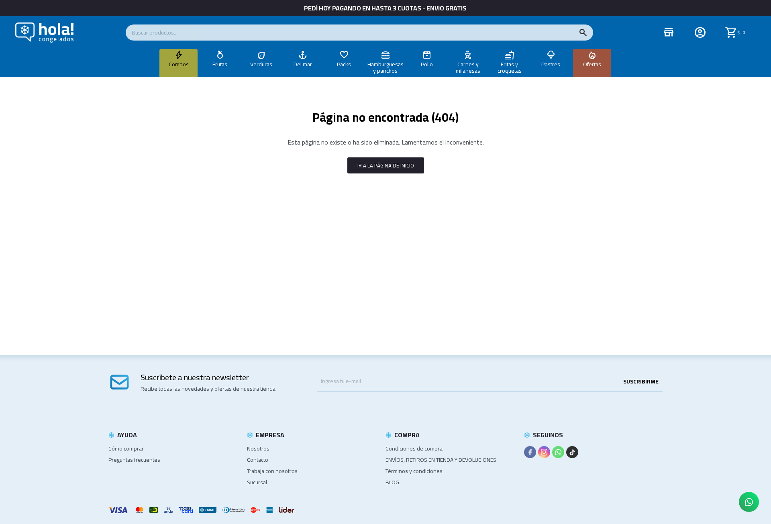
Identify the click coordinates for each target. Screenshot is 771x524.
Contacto (257, 460)
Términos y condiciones (414, 471)
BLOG (392, 482)
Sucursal (257, 482)
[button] (583, 32)
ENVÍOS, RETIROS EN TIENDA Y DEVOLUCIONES (441, 460)
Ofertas (592, 64)
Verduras (261, 64)
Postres (550, 64)
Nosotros (258, 448)
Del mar (303, 64)
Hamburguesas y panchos (385, 67)
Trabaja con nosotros (272, 471)
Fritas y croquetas (510, 67)
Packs (344, 64)
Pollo (427, 64)
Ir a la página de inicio (385, 165)
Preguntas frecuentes (134, 460)
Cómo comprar (126, 448)
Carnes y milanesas (468, 67)
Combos (179, 64)
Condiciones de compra (414, 448)
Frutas (219, 64)
